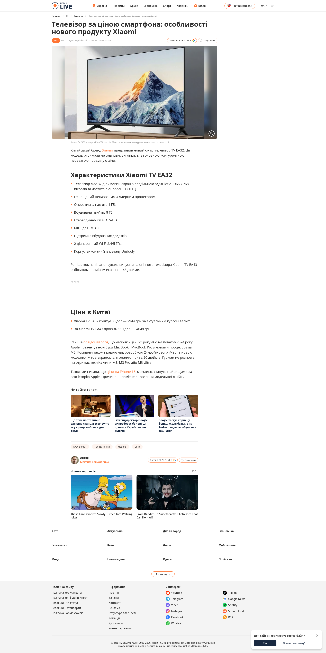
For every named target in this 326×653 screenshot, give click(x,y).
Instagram (177, 611)
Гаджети (78, 15)
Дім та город (172, 531)
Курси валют (117, 623)
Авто (55, 531)
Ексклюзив (59, 545)
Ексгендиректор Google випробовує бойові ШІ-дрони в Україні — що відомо (131, 425)
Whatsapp (177, 623)
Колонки (182, 6)
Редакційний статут (65, 603)
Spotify (232, 605)
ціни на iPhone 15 (121, 371)
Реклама (114, 608)
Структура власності (122, 613)
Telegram (177, 599)
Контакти (115, 603)
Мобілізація (227, 545)
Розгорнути (163, 574)
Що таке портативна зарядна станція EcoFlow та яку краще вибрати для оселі (90, 425)
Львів (167, 545)
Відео (202, 6)
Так (265, 643)
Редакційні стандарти (66, 608)
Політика (225, 559)
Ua (262, 5)
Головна (56, 15)
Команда (115, 618)
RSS (230, 617)
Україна (102, 6)
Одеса (167, 559)
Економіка (150, 6)
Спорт (167, 6)
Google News (236, 599)
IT (67, 15)
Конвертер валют (120, 628)
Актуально (115, 531)
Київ (110, 545)
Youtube (176, 593)
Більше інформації (294, 643)
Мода (55, 559)
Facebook (177, 617)
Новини (119, 6)
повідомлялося (95, 342)
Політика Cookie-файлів (67, 613)
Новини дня (116, 559)
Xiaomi (107, 150)
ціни (137, 446)
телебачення (102, 446)
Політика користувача (67, 592)
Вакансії (114, 598)
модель (122, 446)
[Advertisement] (132, 292)
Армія (134, 6)
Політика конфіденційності (70, 598)
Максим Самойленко (94, 462)
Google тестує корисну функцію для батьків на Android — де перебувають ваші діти (177, 425)
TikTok (232, 593)
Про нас (114, 592)
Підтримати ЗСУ (242, 5)
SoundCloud (236, 611)
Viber (174, 605)
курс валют (79, 446)
